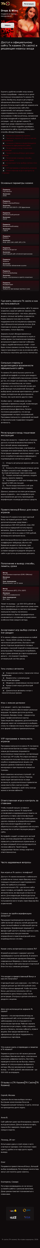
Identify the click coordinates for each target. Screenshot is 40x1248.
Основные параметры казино (18, 136)
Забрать (8, 25)
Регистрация (29, 4)
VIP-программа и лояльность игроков (21, 168)
